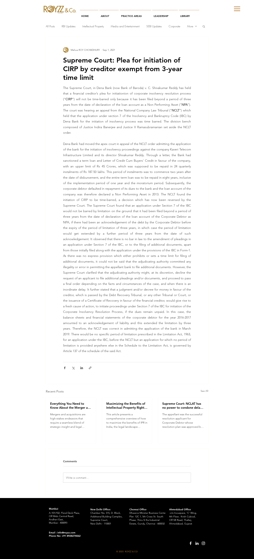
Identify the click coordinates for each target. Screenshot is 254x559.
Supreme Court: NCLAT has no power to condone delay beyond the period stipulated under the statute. (182, 406)
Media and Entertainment (125, 26)
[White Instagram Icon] (203, 543)
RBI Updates (69, 26)
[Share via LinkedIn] (81, 367)
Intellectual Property (93, 26)
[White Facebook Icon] (190, 543)
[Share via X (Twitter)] (73, 367)
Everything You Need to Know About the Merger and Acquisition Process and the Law (70, 406)
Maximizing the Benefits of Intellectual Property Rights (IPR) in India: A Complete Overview (126, 406)
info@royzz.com (66, 532)
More (190, 26)
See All (204, 390)
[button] (237, 9)
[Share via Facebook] (64, 367)
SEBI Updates (154, 26)
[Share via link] (90, 367)
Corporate (174, 26)
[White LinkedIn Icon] (197, 543)
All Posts (50, 26)
